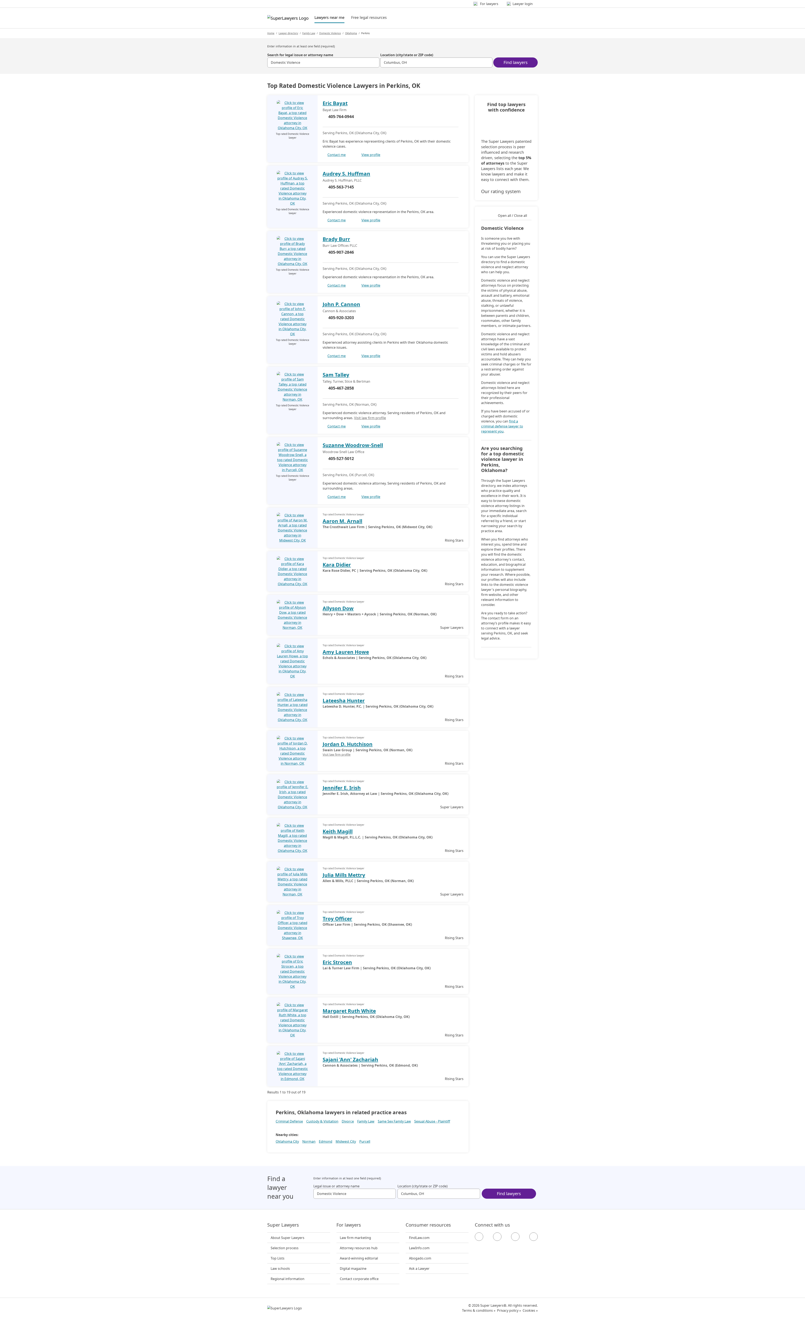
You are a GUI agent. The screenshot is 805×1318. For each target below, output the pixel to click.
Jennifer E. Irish (342, 787)
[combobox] (323, 62)
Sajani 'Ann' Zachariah (350, 1059)
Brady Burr (336, 238)
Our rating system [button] (501, 191)
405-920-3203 (341, 317)
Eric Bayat (335, 103)
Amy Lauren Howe (346, 651)
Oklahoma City (287, 1141)
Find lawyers (516, 62)
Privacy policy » (509, 1310)
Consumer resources (428, 1225)
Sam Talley (336, 374)
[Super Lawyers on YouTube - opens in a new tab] (515, 1236)
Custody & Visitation (322, 1121)
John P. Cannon (341, 304)
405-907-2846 (341, 252)
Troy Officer (337, 918)
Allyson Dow (338, 608)
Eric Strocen (337, 962)
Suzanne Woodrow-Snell (353, 445)
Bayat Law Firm (335, 110)
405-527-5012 (341, 458)
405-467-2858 (341, 388)
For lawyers (348, 1225)
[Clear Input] (374, 62)
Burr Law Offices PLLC (340, 245)
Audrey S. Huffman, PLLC (342, 180)
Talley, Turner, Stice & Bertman (346, 381)
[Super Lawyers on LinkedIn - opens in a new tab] (533, 1236)
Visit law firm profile (370, 418)
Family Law (308, 33)
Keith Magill (338, 831)
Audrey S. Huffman (346, 173)
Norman (309, 1141)
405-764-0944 (341, 116)
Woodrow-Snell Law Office (343, 452)
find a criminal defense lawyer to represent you (502, 426)
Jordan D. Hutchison (348, 744)
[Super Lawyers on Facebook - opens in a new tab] (479, 1236)
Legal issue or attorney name (336, 1186)
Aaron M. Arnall (342, 520)
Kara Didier (337, 564)
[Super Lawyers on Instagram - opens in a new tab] (497, 1236)
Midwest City (346, 1141)
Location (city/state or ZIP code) (406, 55)
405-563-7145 (341, 187)
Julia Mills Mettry (344, 874)
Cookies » (530, 1310)
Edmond (325, 1141)
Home (270, 33)
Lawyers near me (329, 17)
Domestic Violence (330, 33)
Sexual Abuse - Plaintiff (432, 1121)
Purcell (364, 1141)
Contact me (336, 154)
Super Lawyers (283, 1225)
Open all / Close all (512, 215)
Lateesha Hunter (344, 700)
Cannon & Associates (339, 311)
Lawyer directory (288, 33)
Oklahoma (351, 33)
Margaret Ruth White (349, 1010)
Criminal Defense (289, 1121)
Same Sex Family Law (394, 1121)
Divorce (348, 1121)
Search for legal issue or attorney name (300, 55)
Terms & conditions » (478, 1310)
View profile (370, 154)
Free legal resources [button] (369, 17)
